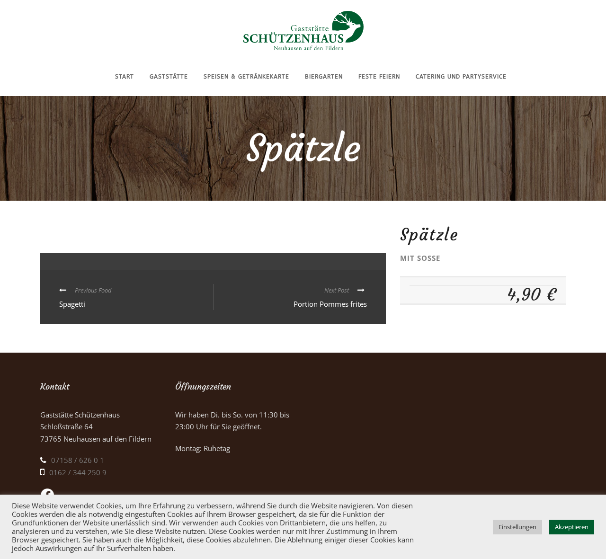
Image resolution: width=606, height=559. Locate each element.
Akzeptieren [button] (571, 527)
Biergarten (324, 76)
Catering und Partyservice (461, 76)
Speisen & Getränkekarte (246, 76)
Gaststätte (169, 76)
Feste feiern (379, 76)
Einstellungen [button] (517, 527)
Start (124, 76)
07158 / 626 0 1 (77, 460)
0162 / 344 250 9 (78, 472)
